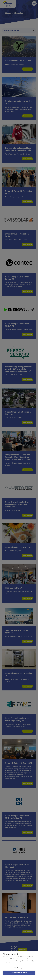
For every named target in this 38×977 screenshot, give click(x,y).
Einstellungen (19, 967)
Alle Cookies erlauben (19, 972)
